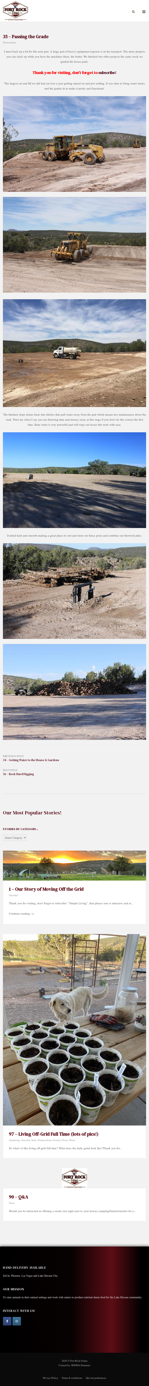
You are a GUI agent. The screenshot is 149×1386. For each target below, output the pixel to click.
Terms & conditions (72, 1378)
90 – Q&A (18, 1197)
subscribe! (107, 72)
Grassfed (13, 895)
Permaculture (9, 42)
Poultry (57, 1140)
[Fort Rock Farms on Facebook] (7, 1321)
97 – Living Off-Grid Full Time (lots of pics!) (54, 1134)
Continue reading (21, 913)
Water (72, 1140)
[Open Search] (133, 12)
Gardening (14, 1140)
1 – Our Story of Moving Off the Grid (46, 889)
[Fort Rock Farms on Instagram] (16, 1321)
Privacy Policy (50, 1378)
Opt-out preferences (96, 1378)
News (34, 1140)
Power (65, 1140)
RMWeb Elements (80, 1365)
